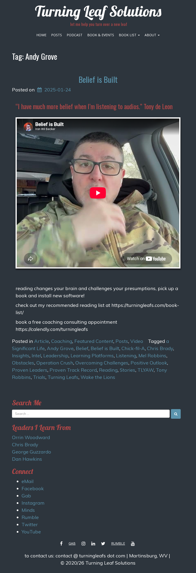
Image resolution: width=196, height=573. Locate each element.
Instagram (33, 503)
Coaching (61, 341)
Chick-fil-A (133, 348)
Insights (20, 355)
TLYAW (145, 370)
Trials (39, 377)
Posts (56, 35)
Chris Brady (160, 348)
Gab (26, 496)
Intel (36, 355)
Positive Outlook (149, 363)
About (151, 35)
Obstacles (23, 363)
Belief (82, 348)
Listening (126, 355)
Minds (28, 510)
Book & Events (100, 35)
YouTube (31, 532)
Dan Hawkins (27, 459)
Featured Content (93, 341)
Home (41, 35)
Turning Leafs (63, 377)
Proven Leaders (29, 370)
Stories (127, 370)
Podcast (74, 35)
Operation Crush (54, 363)
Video (136, 341)
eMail (27, 481)
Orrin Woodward (31, 437)
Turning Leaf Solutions (98, 11)
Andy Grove (60, 348)
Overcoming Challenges (101, 363)
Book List (128, 35)
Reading (108, 370)
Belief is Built (98, 79)
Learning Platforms (92, 355)
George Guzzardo (31, 452)
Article (41, 341)
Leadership (55, 355)
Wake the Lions (98, 377)
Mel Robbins (152, 355)
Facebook (33, 488)
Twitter (30, 524)
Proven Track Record (73, 370)
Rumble (30, 517)
